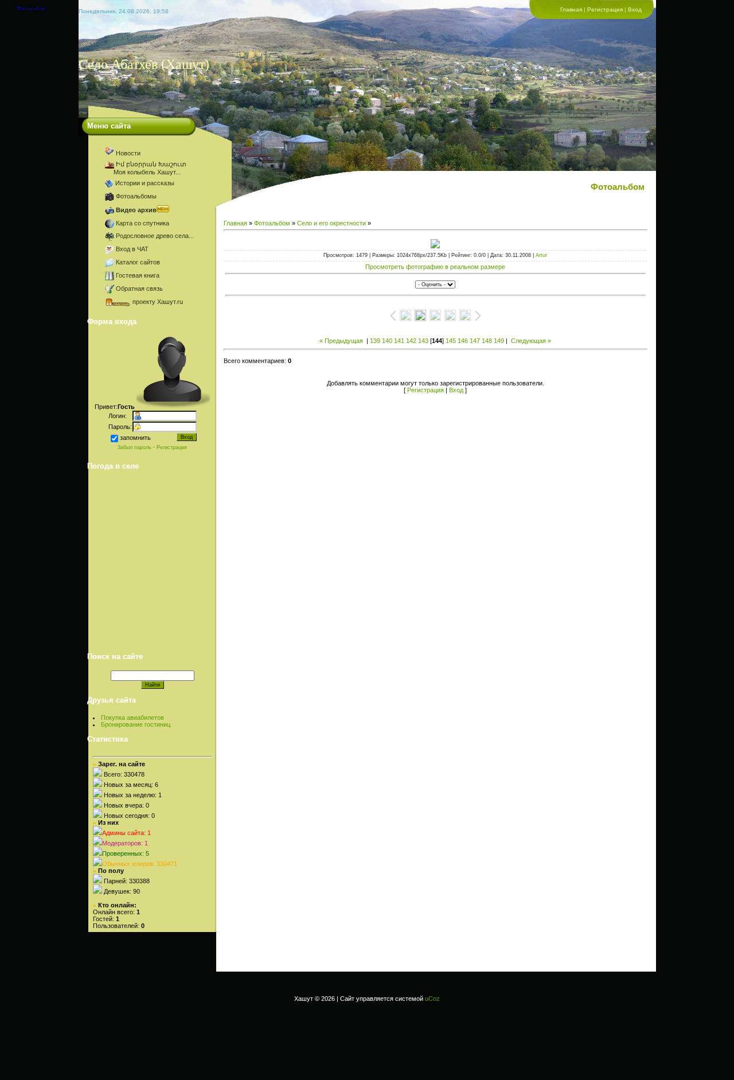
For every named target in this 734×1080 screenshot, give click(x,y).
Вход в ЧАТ (132, 248)
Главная (571, 9)
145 (451, 340)
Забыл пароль (134, 447)
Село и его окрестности (331, 223)
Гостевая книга (137, 275)
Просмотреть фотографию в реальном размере (435, 266)
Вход (635, 9)
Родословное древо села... (155, 235)
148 (487, 340)
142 (411, 340)
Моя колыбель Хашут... (143, 172)
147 (475, 340)
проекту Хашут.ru (157, 301)
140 (387, 340)
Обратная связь (139, 288)
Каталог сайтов (138, 262)
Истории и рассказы (144, 183)
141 (399, 340)
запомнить (135, 437)
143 (423, 340)
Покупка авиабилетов (132, 717)
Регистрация (605, 9)
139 (375, 340)
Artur (541, 255)
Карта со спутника (142, 223)
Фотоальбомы (136, 196)
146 (463, 340)
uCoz (432, 998)
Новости (128, 153)
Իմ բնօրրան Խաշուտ (154, 164)
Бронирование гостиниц (135, 724)
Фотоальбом (272, 223)
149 (499, 340)
